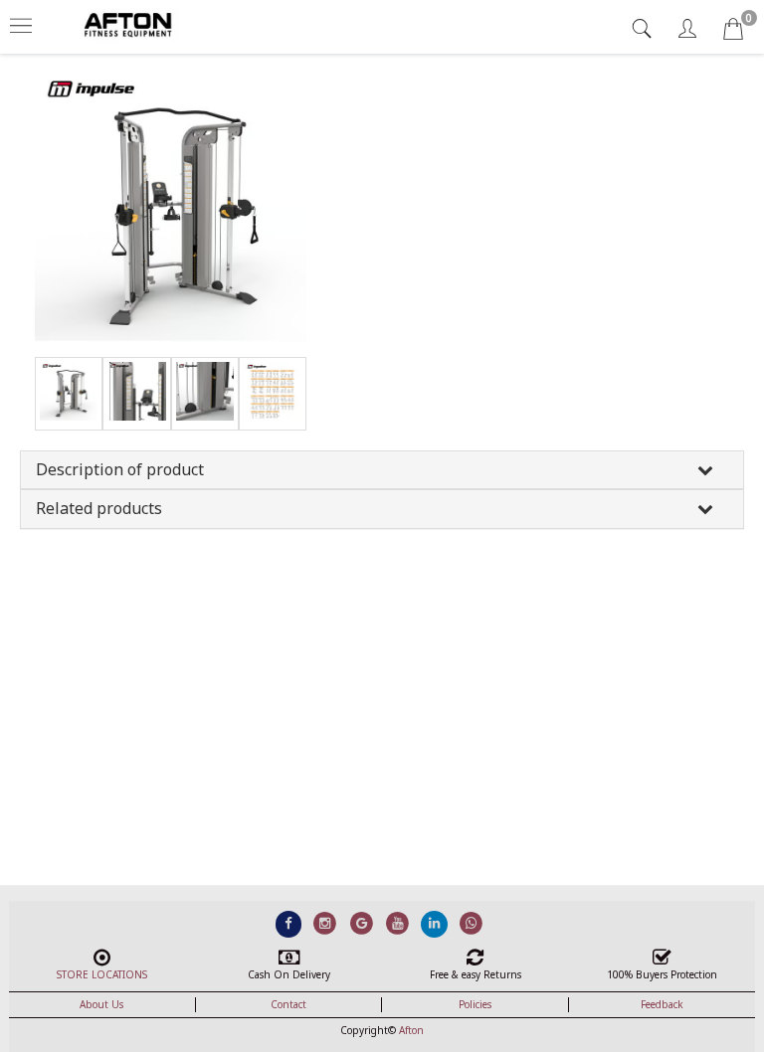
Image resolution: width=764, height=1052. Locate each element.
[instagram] (324, 923)
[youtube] (398, 923)
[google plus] (361, 923)
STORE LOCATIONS (102, 974)
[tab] (644, 28)
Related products (99, 508)
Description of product (120, 469)
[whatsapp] (471, 923)
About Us (101, 1004)
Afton (411, 1030)
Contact (288, 1004)
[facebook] (289, 923)
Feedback (662, 1004)
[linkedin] (434, 923)
